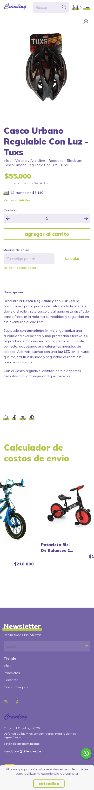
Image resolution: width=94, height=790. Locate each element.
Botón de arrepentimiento (22, 743)
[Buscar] (64, 7)
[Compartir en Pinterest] (32, 418)
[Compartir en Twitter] (23, 418)
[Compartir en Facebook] (15, 418)
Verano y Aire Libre (30, 160)
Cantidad (11, 210)
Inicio (8, 160)
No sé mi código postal (20, 267)
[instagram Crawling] (5, 702)
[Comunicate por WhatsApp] (86, 753)
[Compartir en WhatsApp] (6, 417)
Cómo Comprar (16, 687)
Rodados (56, 160)
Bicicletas (74, 160)
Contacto (11, 680)
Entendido (49, 783)
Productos (12, 673)
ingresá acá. (12, 737)
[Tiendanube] (23, 752)
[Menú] (86, 7)
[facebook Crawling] (17, 702)
